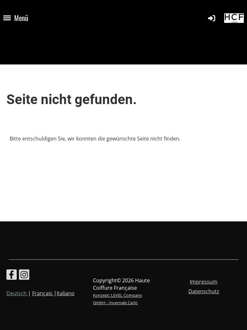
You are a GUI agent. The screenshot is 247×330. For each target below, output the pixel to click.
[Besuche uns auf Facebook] (11, 276)
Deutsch (17, 293)
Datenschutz (203, 291)
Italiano (66, 293)
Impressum (203, 281)
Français (43, 293)
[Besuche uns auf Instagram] (24, 276)
